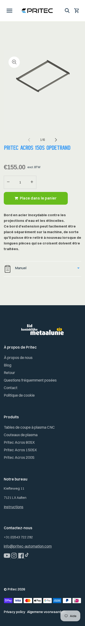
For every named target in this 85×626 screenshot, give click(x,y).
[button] (9, 10)
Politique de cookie (19, 395)
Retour (9, 372)
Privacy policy (14, 612)
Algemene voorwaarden (46, 612)
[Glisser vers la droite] (56, 139)
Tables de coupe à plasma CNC (29, 427)
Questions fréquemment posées (30, 380)
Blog (7, 365)
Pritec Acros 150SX (20, 449)
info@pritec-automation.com (28, 546)
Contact (10, 387)
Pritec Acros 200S (19, 457)
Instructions (13, 506)
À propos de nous (18, 357)
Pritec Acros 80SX (19, 442)
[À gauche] (29, 139)
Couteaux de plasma (21, 434)
